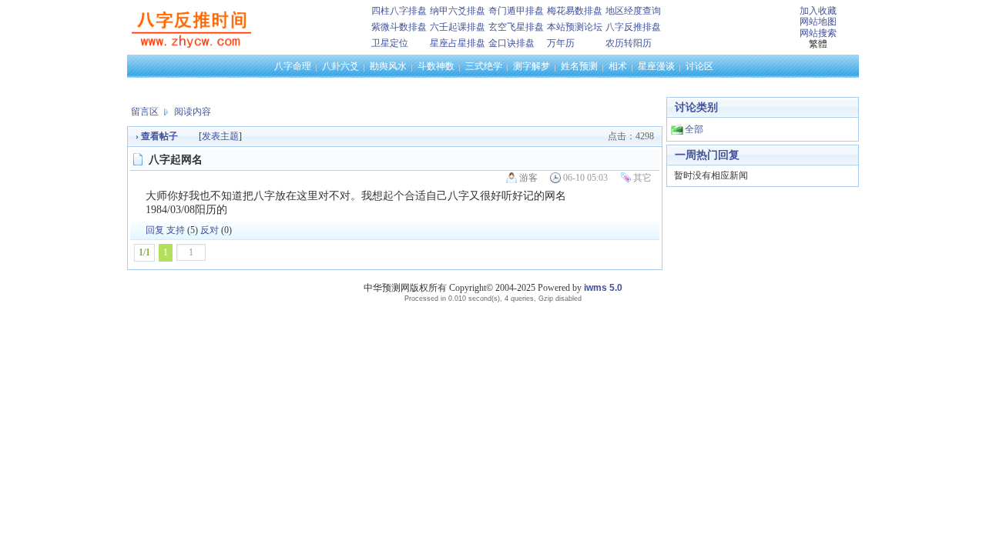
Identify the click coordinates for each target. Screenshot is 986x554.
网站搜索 (818, 33)
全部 (694, 129)
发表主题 (220, 136)
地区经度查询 (633, 10)
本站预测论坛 (574, 27)
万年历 (561, 43)
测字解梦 (531, 66)
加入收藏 (818, 10)
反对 (209, 230)
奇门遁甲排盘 (516, 10)
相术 (618, 66)
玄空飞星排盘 (516, 27)
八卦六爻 (340, 66)
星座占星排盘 (457, 43)
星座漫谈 (656, 66)
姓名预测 (579, 66)
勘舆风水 (388, 66)
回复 (155, 230)
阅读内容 (192, 111)
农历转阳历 (628, 43)
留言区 (145, 111)
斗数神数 (436, 66)
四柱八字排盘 (399, 10)
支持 (175, 230)
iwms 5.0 (603, 287)
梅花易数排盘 (574, 10)
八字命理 (292, 66)
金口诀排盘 (511, 43)
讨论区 (699, 66)
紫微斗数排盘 (399, 27)
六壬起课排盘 (457, 27)
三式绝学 (483, 66)
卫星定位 (389, 43)
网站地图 (818, 21)
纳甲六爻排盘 (457, 10)
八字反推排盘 (633, 27)
